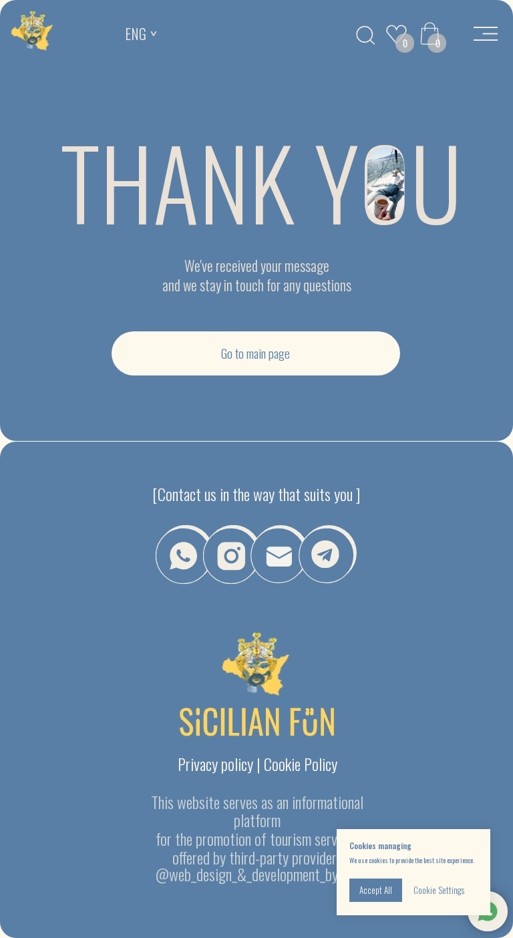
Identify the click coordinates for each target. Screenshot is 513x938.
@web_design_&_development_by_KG (257, 874)
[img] (32, 32)
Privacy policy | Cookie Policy (257, 764)
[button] (279, 554)
